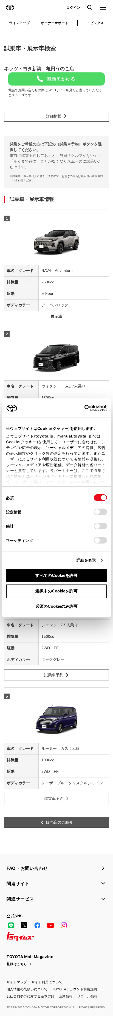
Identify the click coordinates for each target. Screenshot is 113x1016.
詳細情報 (53, 116)
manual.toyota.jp (74, 436)
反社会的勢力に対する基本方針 (31, 996)
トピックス (95, 23)
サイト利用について (47, 982)
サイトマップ (17, 982)
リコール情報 (87, 996)
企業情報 (66, 996)
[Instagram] (63, 925)
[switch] (100, 512)
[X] (24, 925)
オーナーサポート (54, 23)
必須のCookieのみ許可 (56, 606)
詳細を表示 (86, 560)
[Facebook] (37, 925)
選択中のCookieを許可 (56, 591)
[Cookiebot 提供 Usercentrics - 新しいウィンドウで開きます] (83, 408)
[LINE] (11, 925)
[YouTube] (50, 925)
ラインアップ (19, 23)
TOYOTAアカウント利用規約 (74, 989)
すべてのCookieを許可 (56, 575)
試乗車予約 (53, 675)
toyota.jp (44, 436)
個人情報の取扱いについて (27, 989)
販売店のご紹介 (59, 822)
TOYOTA (9, 7)
